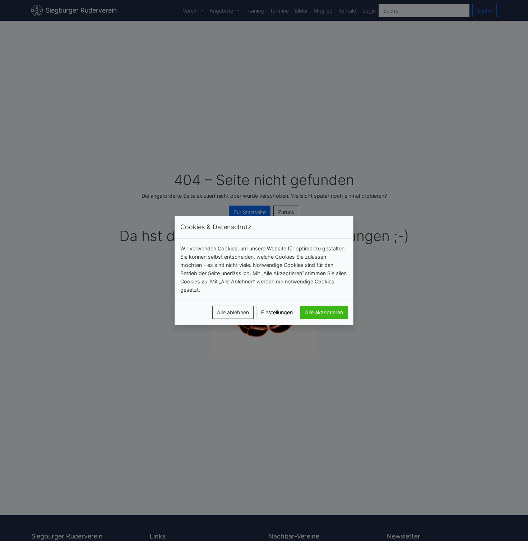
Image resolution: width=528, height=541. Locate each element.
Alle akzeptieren (324, 312)
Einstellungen (277, 312)
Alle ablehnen (233, 312)
